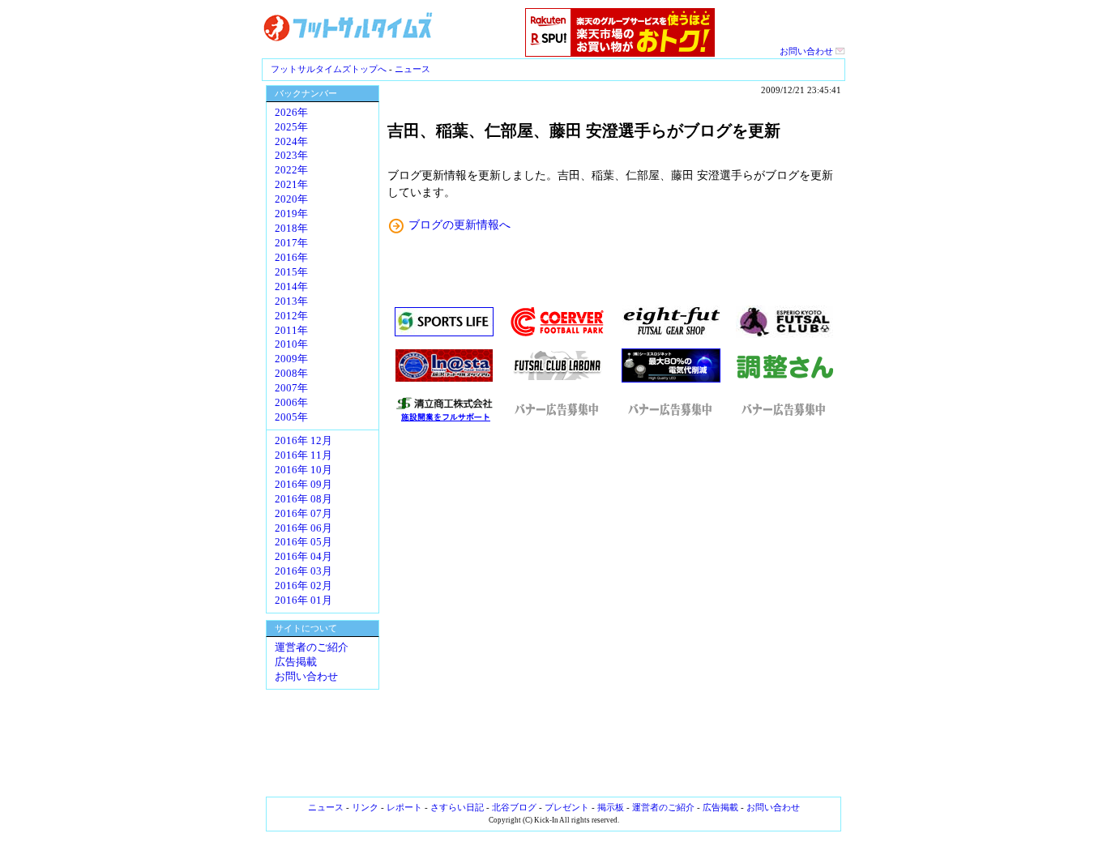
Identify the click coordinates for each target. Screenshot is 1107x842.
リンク (365, 807)
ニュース (412, 69)
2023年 (291, 155)
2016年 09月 (303, 484)
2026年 (291, 112)
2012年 (291, 316)
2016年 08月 (303, 499)
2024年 (291, 141)
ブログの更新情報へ (459, 224)
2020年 (291, 199)
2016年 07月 (303, 513)
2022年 (291, 170)
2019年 (291, 214)
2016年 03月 (303, 571)
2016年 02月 (303, 586)
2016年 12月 (303, 441)
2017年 (291, 243)
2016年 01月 (303, 600)
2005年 (291, 417)
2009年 (291, 359)
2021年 (291, 184)
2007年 (291, 388)
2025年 (291, 127)
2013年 (291, 301)
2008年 (291, 373)
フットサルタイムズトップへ (329, 69)
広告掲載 (296, 662)
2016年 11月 (303, 455)
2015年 (291, 272)
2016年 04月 (303, 556)
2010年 (291, 344)
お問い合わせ (808, 51)
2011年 (291, 330)
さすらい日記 (457, 807)
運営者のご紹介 (311, 647)
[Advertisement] (614, 609)
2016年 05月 (303, 542)
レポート (404, 807)
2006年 (291, 402)
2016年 (291, 257)
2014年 (291, 287)
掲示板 (610, 807)
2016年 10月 (303, 470)
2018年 (291, 228)
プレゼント (567, 807)
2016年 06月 (303, 528)
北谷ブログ (514, 807)
